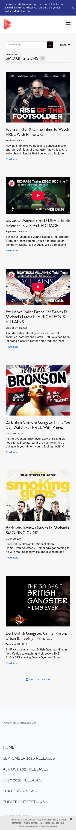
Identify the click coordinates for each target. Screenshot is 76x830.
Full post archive (43, 679)
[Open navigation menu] (68, 24)
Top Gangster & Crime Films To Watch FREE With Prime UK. (37, 131)
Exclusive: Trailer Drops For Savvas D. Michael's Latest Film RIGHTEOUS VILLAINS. (37, 317)
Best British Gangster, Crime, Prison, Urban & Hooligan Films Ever (36, 635)
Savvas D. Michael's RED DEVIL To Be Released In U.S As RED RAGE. (38, 223)
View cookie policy (48, 826)
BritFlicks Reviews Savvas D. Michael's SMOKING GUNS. (37, 530)
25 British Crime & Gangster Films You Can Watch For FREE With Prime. (38, 424)
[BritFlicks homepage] (32, 24)
